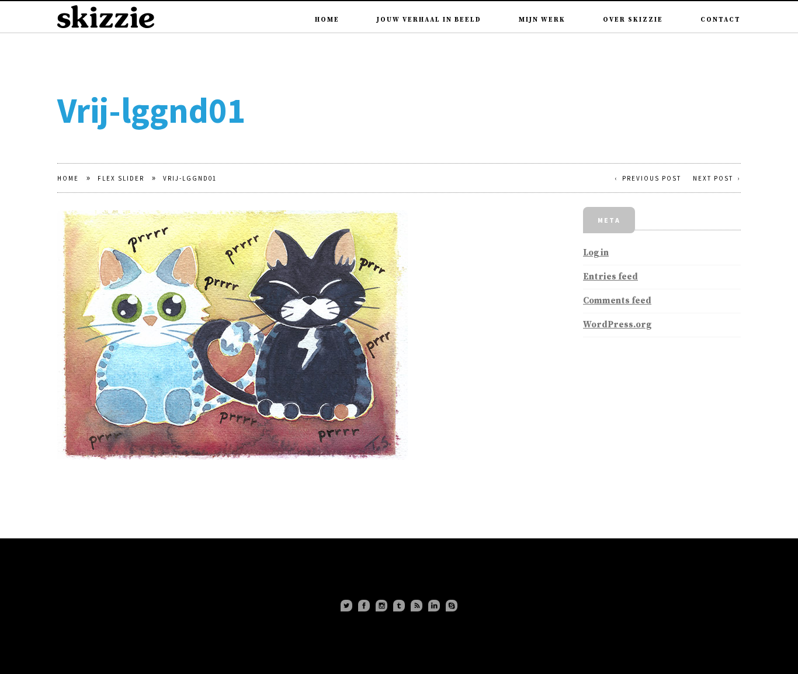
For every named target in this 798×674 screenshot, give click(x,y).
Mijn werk (542, 4)
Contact (720, 4)
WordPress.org (617, 324)
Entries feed (610, 276)
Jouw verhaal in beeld (429, 4)
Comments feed (617, 300)
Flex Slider (121, 178)
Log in (596, 252)
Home (327, 4)
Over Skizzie (633, 4)
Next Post (713, 178)
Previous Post (651, 178)
